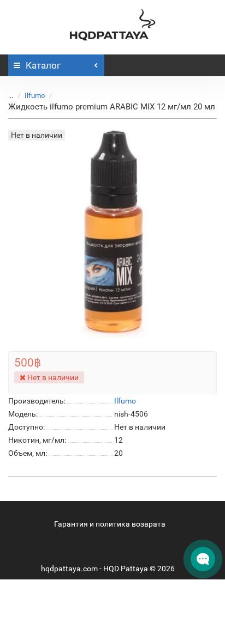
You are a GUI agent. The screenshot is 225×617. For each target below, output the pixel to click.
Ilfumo (35, 95)
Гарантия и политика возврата (109, 524)
